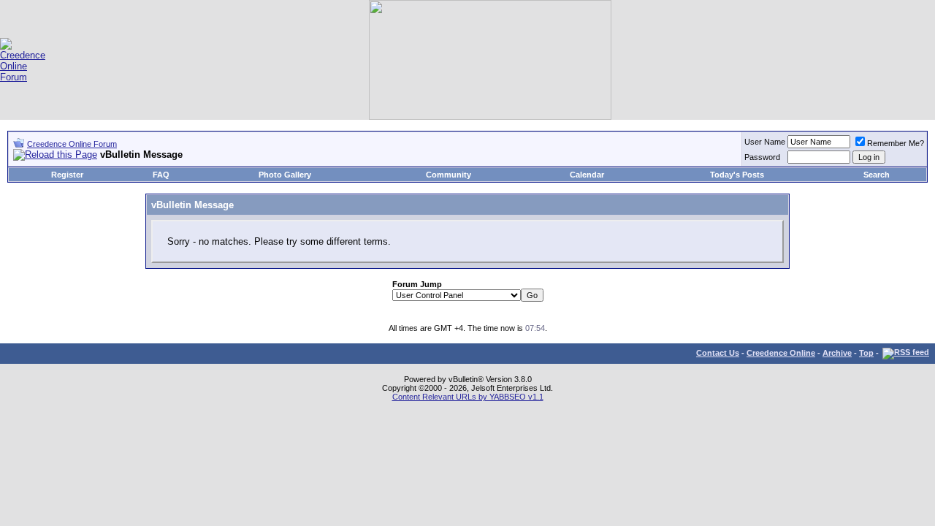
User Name (764, 141)
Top (866, 352)
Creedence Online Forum (72, 144)
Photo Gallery (285, 174)
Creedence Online (781, 352)
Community (448, 174)
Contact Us (717, 352)
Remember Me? (895, 143)
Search (876, 174)
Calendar (587, 174)
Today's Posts (737, 174)
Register (67, 174)
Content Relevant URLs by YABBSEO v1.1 (467, 396)
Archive (837, 352)
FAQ (161, 174)
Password (762, 157)
